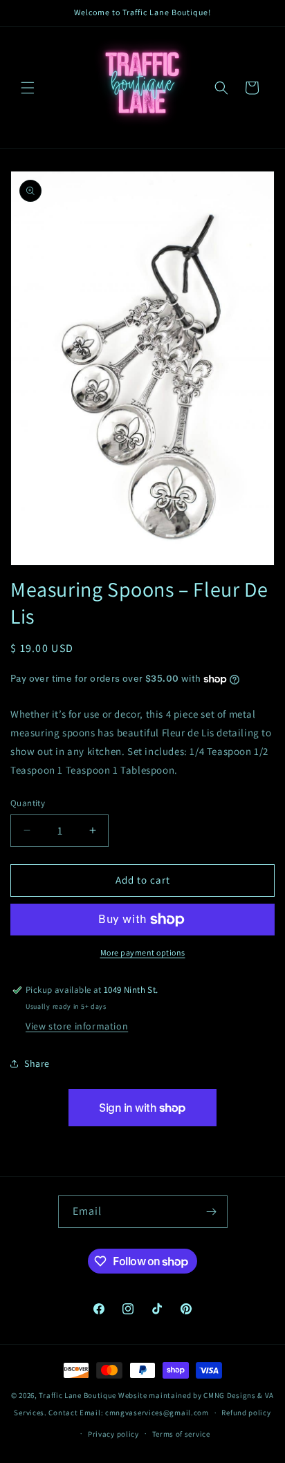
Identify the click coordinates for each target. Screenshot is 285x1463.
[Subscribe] (211, 1211)
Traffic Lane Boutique (77, 1395)
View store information (77, 1026)
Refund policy (245, 1412)
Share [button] (37, 1063)
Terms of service (181, 1434)
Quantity (27, 803)
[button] (27, 88)
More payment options (142, 952)
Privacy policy (113, 1434)
